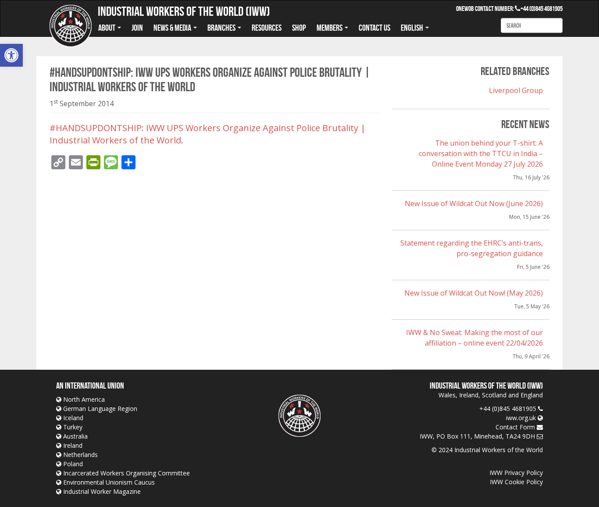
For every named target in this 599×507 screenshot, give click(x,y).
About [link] (107, 27)
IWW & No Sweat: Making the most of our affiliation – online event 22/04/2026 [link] (474, 338)
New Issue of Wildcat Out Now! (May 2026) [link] (473, 293)
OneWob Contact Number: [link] (488, 8)
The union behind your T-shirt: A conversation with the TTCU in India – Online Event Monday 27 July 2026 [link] (481, 153)
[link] (11, 55)
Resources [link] (267, 27)
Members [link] (330, 27)
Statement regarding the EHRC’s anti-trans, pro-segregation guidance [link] (471, 248)
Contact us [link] (374, 27)
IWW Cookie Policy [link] (516, 482)
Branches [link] (222, 27)
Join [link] (137, 27)
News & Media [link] (173, 27)
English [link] (412, 27)
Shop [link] (299, 27)
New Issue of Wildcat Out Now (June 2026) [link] (474, 203)
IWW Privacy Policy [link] (516, 472)
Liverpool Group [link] (516, 90)
